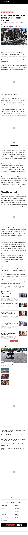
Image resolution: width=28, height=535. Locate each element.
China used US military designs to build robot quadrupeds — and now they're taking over (13, 364)
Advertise (3, 515)
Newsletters (17, 508)
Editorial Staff (4, 520)
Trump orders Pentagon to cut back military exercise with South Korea (16, 380)
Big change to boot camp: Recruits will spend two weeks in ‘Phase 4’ (12, 444)
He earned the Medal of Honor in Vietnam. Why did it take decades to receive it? (13, 435)
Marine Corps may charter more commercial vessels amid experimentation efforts (13, 430)
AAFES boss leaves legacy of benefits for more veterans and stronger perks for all (8, 295)
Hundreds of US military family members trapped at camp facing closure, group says (13, 439)
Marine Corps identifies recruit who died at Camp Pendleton (12, 449)
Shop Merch (17, 511)
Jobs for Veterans (18, 518)
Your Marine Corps (7, 12)
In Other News (5, 291)
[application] (14, 355)
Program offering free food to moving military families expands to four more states (9, 323)
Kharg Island (4, 235)
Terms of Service (4, 508)
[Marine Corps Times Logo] (8, 1)
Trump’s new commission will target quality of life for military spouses (9, 304)
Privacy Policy (4, 506)
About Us (16, 515)
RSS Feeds (17, 510)
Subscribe (17, 506)
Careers (16, 517)
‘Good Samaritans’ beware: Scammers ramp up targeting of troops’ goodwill (8, 313)
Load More (14, 341)
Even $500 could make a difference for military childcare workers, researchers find (9, 333)
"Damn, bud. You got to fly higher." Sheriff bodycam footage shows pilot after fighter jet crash (18, 374)
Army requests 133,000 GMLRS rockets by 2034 (17, 368)
